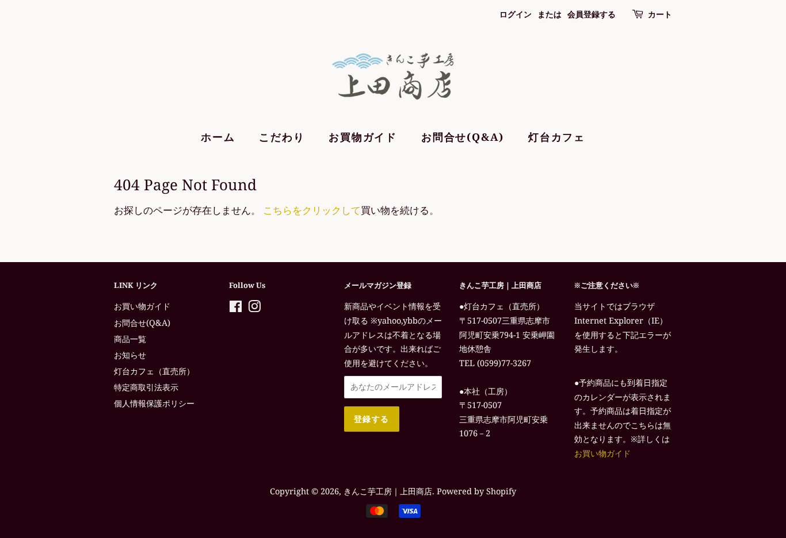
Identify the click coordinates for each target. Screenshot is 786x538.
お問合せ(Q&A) (462, 137)
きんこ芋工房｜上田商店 (388, 491)
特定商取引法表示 (146, 387)
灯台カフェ (556, 137)
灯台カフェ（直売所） (154, 371)
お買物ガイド (363, 137)
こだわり (281, 137)
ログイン (515, 14)
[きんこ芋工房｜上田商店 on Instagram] (254, 308)
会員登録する (591, 14)
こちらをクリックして (312, 210)
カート (660, 14)
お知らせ (130, 354)
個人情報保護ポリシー (154, 403)
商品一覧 (130, 338)
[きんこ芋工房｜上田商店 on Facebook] (235, 308)
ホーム (218, 137)
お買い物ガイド (142, 306)
